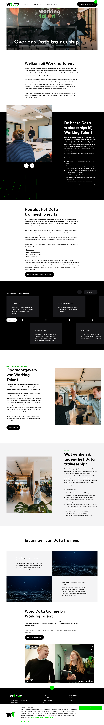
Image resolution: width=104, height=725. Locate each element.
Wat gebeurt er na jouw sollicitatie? (17, 293)
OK (90, 708)
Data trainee (30, 250)
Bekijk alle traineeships (34, 637)
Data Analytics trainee (33, 254)
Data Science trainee (33, 252)
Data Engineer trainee (33, 256)
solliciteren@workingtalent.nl (18, 700)
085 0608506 (14, 703)
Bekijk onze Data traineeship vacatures (39, 274)
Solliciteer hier (13, 427)
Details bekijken (25, 721)
